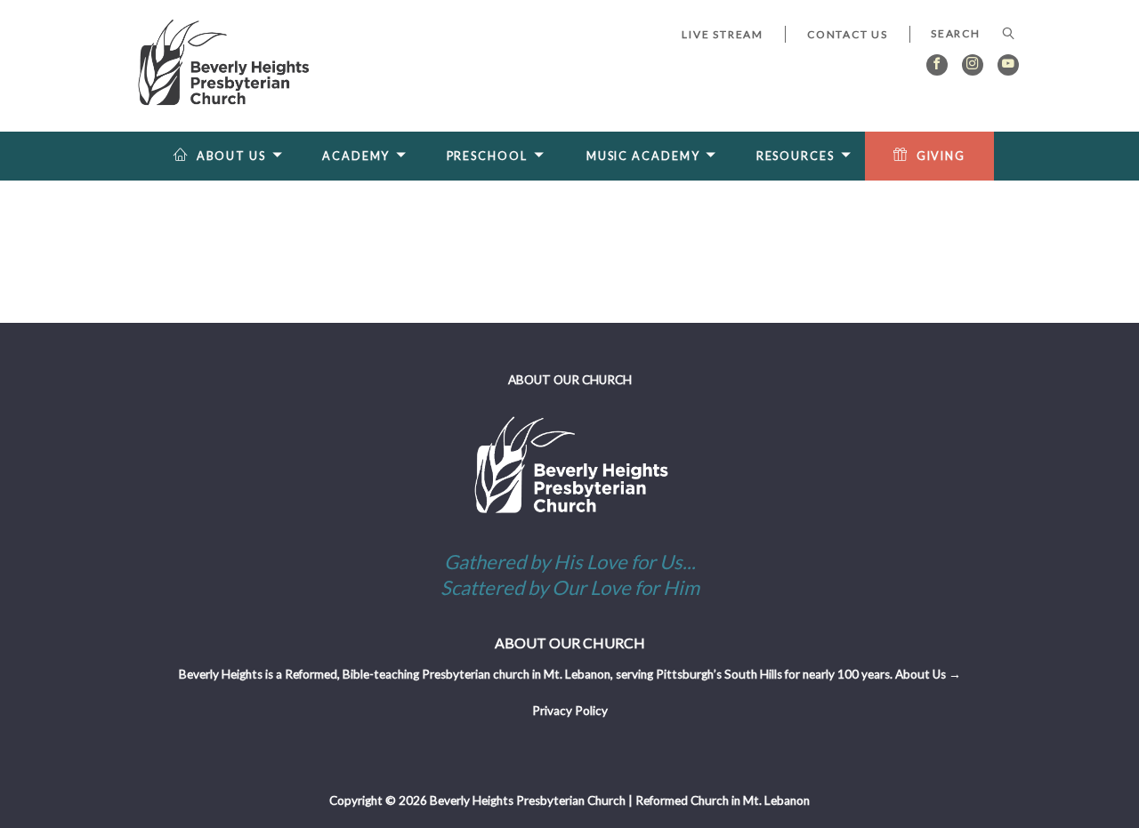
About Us (231, 156)
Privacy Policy (570, 710)
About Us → (928, 674)
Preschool (487, 156)
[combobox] (964, 34)
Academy (356, 156)
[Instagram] (972, 65)
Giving (941, 156)
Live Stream (722, 34)
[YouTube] (1008, 65)
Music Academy (643, 156)
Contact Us (847, 34)
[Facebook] (937, 65)
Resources (795, 156)
